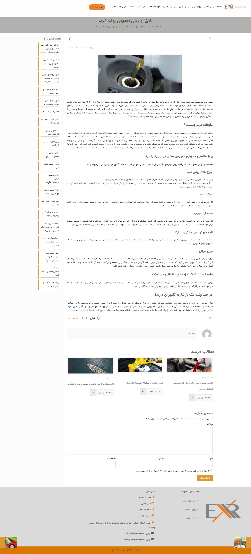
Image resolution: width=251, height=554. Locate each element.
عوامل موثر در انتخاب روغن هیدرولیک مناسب (50, 242)
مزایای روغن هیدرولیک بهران (52, 154)
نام (210, 458)
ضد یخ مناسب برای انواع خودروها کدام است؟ (144, 383)
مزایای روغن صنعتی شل (51, 165)
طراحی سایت (133, 549)
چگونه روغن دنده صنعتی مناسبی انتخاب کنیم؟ (50, 271)
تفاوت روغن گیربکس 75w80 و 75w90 (50, 214)
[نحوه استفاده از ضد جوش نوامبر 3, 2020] (8, 542)
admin (191, 333)
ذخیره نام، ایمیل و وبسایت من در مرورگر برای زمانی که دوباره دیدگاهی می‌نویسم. (172, 471)
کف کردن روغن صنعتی (50, 111)
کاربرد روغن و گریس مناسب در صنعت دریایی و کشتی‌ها (91, 384)
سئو (124, 549)
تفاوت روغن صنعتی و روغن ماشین (50, 91)
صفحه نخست (155, 26)
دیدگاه (210, 424)
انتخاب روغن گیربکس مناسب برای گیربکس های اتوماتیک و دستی (50, 48)
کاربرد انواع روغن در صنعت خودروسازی (51, 102)
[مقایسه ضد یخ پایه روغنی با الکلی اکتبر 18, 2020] (242, 542)
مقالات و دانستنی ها (134, 26)
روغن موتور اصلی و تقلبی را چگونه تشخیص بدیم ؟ (51, 256)
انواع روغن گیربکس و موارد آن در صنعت (50, 191)
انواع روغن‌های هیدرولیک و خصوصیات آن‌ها (52, 179)
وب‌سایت (111, 458)
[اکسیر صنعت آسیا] (235, 6)
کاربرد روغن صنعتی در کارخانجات (50, 121)
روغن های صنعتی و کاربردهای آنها (51, 284)
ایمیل (160, 458)
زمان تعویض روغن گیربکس (51, 143)
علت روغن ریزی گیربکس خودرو (52, 132)
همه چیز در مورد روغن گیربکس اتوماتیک (50, 203)
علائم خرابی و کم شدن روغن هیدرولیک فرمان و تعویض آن (50, 227)
